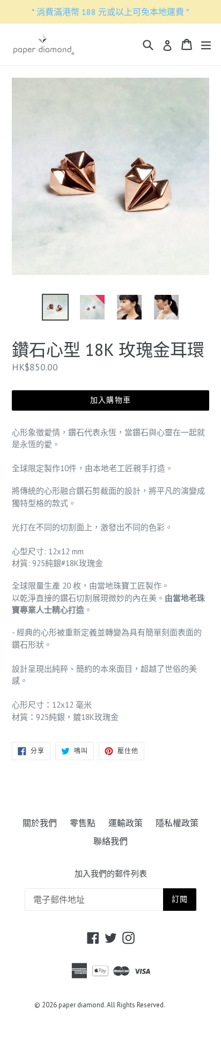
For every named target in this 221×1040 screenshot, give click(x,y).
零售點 (82, 823)
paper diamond (81, 1004)
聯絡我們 (110, 841)
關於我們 (40, 823)
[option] (54, 307)
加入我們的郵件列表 (111, 874)
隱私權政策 (177, 823)
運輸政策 (125, 823)
